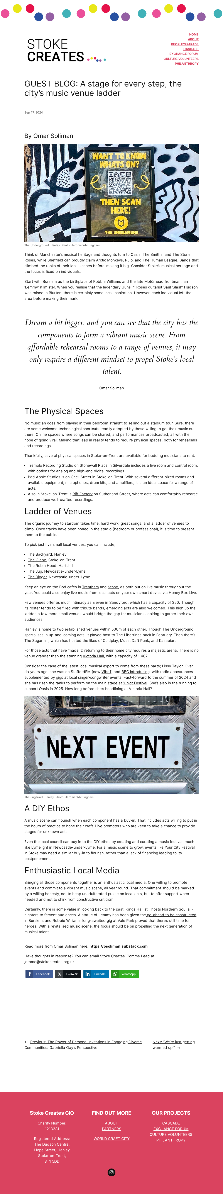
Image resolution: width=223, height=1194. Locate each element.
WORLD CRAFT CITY (112, 1138)
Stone (113, 587)
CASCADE (191, 49)
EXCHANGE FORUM (184, 54)
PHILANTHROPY (187, 63)
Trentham (90, 587)
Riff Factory (83, 494)
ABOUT (193, 39)
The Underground (178, 629)
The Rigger (37, 577)
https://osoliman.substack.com (119, 946)
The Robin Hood (42, 565)
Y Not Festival (135, 683)
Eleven (98, 602)
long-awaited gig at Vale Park (108, 920)
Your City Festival (180, 847)
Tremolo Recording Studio (50, 465)
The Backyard (40, 554)
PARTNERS (111, 1129)
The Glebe (37, 560)
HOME (194, 34)
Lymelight (39, 847)
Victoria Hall (93, 656)
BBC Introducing (136, 672)
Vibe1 (106, 672)
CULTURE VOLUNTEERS (181, 59)
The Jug (35, 571)
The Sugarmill (36, 640)
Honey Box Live (182, 592)
